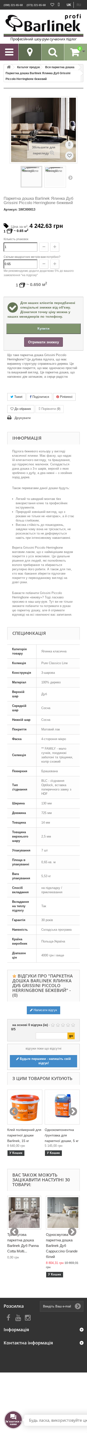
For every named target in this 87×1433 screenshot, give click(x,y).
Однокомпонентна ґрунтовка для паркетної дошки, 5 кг (62, 1135)
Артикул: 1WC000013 (19, 209)
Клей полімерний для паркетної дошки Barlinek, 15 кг (24, 1135)
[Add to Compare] (69, 145)
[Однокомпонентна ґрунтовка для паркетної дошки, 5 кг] (62, 1107)
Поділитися (40, 397)
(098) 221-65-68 (13, 5)
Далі (70, 177)
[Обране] (52, 5)
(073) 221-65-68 (36, 5)
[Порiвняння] (59, 5)
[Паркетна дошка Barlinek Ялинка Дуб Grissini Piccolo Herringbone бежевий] (31, 176)
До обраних (22, 409)
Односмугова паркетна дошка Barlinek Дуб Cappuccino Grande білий (62, 1246)
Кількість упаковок (16, 239)
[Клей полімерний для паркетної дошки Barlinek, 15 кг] (24, 1107)
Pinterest (65, 397)
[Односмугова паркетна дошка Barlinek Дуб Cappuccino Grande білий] (63, 1212)
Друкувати (22, 418)
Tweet (17, 397)
